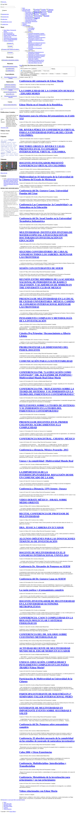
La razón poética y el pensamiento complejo (41, 590)
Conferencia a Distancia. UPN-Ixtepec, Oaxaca (43, 488)
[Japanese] (43, 14)
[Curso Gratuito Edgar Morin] (9, 104)
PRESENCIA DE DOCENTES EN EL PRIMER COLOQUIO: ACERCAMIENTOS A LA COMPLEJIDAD (43, 425)
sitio (11, 143)
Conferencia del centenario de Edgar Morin (41, 81)
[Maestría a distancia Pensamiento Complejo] (10, 66)
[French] (36, 12)
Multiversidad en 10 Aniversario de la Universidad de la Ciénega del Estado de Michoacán (46, 178)
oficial (14, 143)
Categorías (64, 73)
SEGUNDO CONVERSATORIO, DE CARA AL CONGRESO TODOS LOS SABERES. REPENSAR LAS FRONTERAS (45, 254)
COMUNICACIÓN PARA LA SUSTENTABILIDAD (46, 361)
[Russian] (45, 16)
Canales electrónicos (35, 73)
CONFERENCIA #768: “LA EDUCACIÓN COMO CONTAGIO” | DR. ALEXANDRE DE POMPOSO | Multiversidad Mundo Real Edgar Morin (45, 375)
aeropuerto (14, 152)
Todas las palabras (26, 70)
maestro (12, 149)
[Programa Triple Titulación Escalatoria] (10, 49)
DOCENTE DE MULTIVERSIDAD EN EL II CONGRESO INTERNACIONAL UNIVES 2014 (43, 554)
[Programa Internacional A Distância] (10, 52)
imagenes (14, 142)
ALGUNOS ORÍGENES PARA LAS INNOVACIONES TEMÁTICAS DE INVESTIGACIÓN (47, 540)
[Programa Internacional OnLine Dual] (10, 46)
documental (3, 145)
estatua (2, 147)
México (16, 155)
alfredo (15, 149)
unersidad (3, 155)
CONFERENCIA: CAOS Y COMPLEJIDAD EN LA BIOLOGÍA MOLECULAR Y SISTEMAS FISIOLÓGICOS (46, 620)
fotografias (9, 142)
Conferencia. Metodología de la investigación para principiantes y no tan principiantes (44, 778)
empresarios (11, 155)
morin (3, 142)
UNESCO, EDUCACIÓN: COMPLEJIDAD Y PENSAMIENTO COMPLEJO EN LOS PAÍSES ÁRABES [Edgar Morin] (44, 665)
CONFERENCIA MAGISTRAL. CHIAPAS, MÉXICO (47, 438)
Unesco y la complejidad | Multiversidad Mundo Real (46, 461)
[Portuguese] (37, 16)
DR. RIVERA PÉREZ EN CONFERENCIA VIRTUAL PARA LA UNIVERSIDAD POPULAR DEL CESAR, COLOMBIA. (47, 132)
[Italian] (36, 14)
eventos (8, 149)
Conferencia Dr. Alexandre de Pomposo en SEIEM (44, 566)
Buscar (53, 68)
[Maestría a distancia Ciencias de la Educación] (10, 68)
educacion (16, 153)
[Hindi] (49, 12)
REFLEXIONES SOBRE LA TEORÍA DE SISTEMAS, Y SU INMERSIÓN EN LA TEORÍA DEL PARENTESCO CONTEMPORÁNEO (47, 408)
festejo (6, 150)
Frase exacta (46, 70)
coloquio (11, 153)
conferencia (3, 149)
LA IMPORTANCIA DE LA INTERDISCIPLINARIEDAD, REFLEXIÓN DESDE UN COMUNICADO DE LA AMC (46, 475)
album (2, 140)
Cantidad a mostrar (23, 77)
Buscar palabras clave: (25, 68)
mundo (11, 147)
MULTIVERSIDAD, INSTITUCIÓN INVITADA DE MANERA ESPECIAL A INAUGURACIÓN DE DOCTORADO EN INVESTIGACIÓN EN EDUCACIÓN (45, 236)
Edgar (9, 152)
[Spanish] (36, 18)
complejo (15, 145)
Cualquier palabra (37, 70)
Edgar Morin (13, 811)
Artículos (51, 73)
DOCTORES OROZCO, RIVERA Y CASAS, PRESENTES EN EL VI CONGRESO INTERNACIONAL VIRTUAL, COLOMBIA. (42, 149)
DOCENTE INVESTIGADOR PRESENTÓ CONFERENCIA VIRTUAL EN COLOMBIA (42, 164)
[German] (42, 12)
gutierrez (2, 150)
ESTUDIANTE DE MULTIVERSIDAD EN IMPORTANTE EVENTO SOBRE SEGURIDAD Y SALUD (45, 710)
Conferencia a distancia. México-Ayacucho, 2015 (43, 449)
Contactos (58, 73)
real (14, 147)
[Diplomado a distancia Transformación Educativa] (10, 97)
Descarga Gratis (4, 127)
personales (7, 143)
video (12, 150)
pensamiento (9, 145)
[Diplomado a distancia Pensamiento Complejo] (10, 89)
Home (20, 65)
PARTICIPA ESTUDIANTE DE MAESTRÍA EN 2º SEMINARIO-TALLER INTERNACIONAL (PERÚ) (46, 695)
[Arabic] (43, 10)
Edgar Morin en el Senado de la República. (41, 104)
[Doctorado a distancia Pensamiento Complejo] (10, 60)
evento (2, 156)
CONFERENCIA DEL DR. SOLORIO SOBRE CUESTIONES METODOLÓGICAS (43, 635)
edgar (11, 140)
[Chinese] (49, 10)
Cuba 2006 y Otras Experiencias (35, 752)
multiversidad (4, 146)
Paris (10, 150)
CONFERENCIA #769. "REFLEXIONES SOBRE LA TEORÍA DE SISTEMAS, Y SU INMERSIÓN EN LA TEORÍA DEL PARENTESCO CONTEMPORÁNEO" (47, 391)
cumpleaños (3, 152)
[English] (36, 10)
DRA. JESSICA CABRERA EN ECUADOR (41, 527)
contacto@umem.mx (12, 178)
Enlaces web (44, 73)
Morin (3, 154)
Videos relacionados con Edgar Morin (38, 791)
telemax (7, 153)
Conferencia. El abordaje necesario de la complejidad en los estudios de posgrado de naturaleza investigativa (47, 739)
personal (6, 140)
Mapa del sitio (4, 173)
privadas (2, 143)
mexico (14, 146)
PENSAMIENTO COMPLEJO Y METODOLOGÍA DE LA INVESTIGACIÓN (45, 319)
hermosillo (10, 146)
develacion (7, 147)
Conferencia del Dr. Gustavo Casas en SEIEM (42, 578)
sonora (7, 155)
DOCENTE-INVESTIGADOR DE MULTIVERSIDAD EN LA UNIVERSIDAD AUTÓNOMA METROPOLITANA (47, 604)
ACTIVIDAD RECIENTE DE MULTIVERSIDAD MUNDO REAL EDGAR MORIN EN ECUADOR (44, 649)
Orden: (22, 72)
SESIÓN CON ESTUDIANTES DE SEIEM (41, 268)
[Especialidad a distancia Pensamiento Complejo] (10, 78)
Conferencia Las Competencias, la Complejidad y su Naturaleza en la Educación (45, 206)
